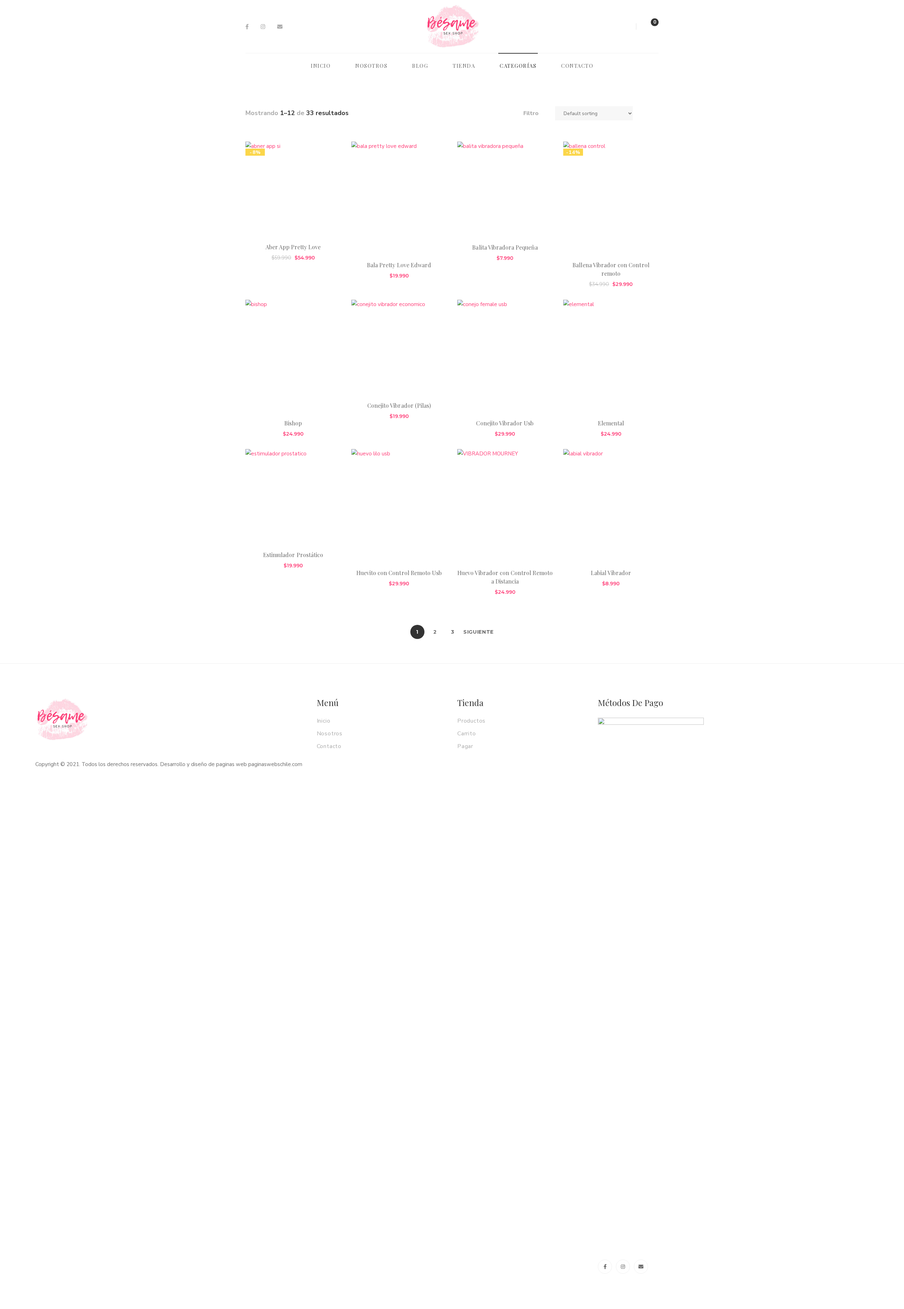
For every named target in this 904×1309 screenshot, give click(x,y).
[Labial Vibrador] (611, 505)
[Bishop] (293, 356)
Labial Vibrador (611, 572)
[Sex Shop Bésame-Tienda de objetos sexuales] (452, 26)
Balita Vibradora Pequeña (504, 247)
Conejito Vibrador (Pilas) (399, 405)
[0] (647, 28)
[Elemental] (611, 356)
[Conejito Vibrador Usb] (505, 356)
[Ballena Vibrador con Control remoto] (611, 198)
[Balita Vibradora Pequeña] (505, 189)
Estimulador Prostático (293, 554)
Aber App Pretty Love (293, 247)
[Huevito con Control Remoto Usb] (399, 505)
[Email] (279, 26)
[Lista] (656, 113)
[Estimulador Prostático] (293, 496)
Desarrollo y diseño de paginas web (203, 764)
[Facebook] (247, 26)
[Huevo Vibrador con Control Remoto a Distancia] (505, 505)
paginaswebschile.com (275, 764)
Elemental (611, 423)
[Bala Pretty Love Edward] (399, 198)
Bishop (293, 423)
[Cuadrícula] (645, 113)
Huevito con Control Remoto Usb (399, 572)
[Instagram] (263, 26)
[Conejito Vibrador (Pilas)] (399, 347)
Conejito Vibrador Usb (505, 423)
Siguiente (478, 632)
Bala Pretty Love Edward (399, 265)
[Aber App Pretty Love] (293, 189)
